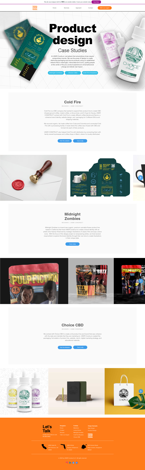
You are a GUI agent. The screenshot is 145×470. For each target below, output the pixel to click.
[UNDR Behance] (76, 462)
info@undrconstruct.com (50, 434)
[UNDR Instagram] (67, 462)
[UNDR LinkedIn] (70, 462)
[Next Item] (140, 177)
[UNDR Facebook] (73, 462)
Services (62, 432)
